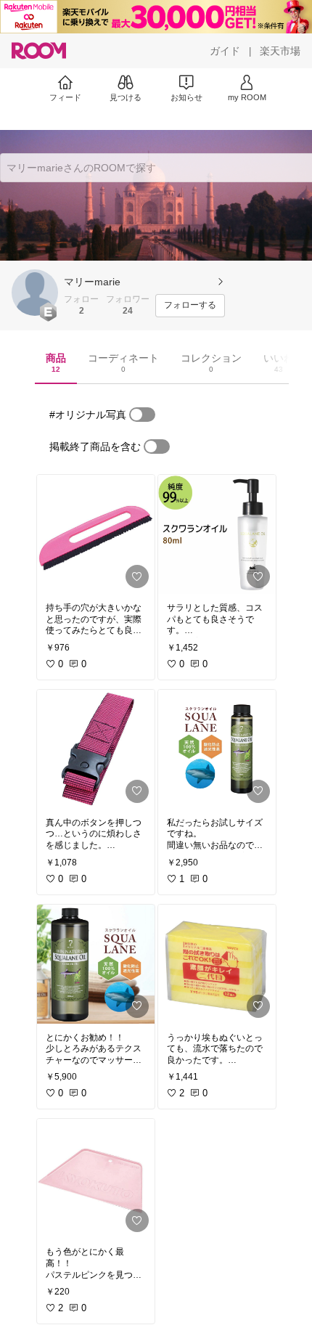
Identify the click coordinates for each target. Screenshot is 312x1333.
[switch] (142, 414)
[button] (35, 292)
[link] (96, 534)
